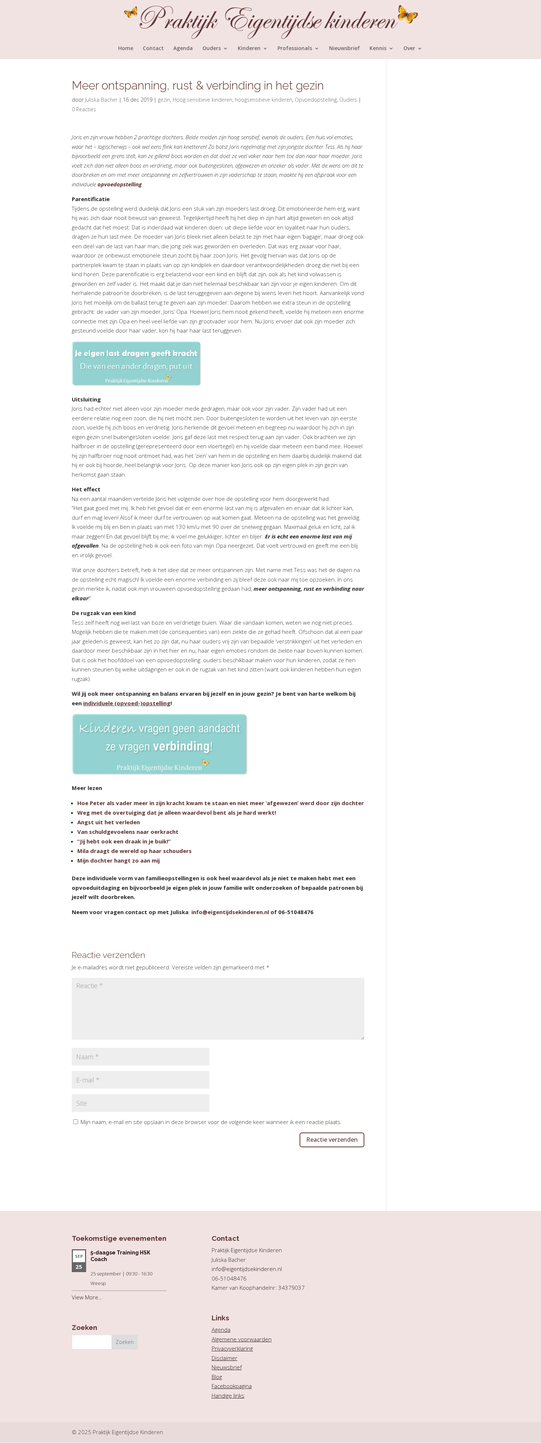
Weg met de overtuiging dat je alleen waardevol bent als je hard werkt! (176, 812)
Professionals (294, 49)
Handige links (228, 1395)
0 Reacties (84, 109)
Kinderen (249, 49)
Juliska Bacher (101, 99)
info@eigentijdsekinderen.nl (230, 912)
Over (409, 49)
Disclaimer (224, 1358)
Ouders (211, 49)
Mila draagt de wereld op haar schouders (134, 850)
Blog (217, 1376)
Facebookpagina (232, 1386)
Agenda (183, 49)
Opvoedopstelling (316, 99)
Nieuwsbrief (344, 49)
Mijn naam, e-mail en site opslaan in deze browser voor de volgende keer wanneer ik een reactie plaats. (211, 1122)
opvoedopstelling (120, 184)
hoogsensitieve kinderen (263, 99)
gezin (164, 99)
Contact (153, 49)
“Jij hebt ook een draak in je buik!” (124, 841)
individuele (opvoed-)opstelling (126, 703)
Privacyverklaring (232, 1348)
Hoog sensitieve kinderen (202, 99)
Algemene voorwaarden (242, 1339)
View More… (87, 1297)
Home (125, 49)
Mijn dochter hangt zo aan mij (118, 860)
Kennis (377, 49)
